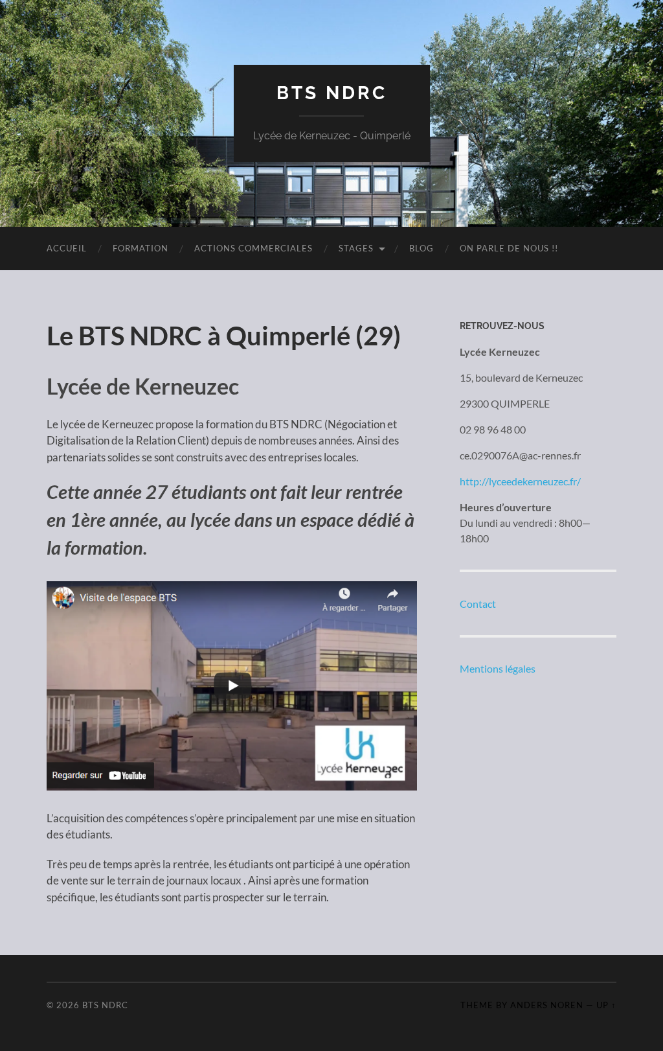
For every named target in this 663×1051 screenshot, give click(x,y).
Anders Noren (546, 1005)
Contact (478, 603)
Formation (140, 248)
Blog (421, 248)
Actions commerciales (253, 248)
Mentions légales (497, 668)
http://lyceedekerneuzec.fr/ (520, 481)
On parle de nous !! (509, 248)
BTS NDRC (331, 93)
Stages (356, 248)
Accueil (67, 248)
